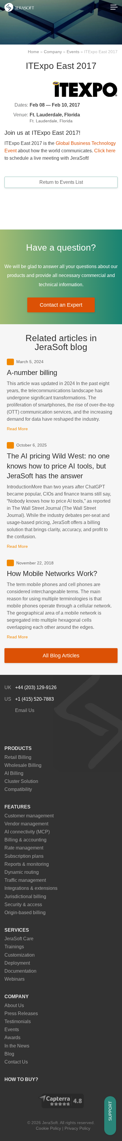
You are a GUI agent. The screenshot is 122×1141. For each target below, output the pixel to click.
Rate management (23, 847)
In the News (16, 1045)
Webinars (14, 979)
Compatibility (18, 789)
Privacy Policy (77, 1128)
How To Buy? (21, 1079)
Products (18, 748)
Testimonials (17, 1021)
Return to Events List (61, 182)
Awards (12, 1037)
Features (17, 806)
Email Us (24, 710)
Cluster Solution (21, 781)
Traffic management (25, 880)
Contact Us (16, 1061)
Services (16, 930)
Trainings (14, 946)
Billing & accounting (25, 839)
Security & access (23, 904)
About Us (14, 1005)
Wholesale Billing (22, 765)
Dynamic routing (21, 872)
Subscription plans (24, 856)
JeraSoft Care (18, 938)
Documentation (20, 971)
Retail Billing (17, 757)
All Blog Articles (61, 656)
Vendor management (26, 823)
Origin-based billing (25, 912)
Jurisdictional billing (25, 896)
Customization (19, 955)
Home (33, 51)
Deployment (17, 963)
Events (73, 51)
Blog (9, 1053)
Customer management (29, 815)
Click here (104, 150)
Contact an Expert (61, 305)
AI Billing (13, 773)
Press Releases (21, 1013)
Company (53, 51)
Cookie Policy (48, 1128)
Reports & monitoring (26, 864)
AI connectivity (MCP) (27, 831)
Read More (17, 428)
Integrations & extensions (30, 888)
